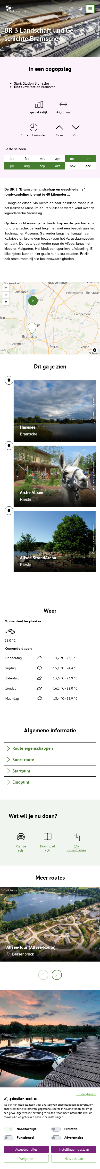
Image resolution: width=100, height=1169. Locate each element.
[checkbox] (8, 1129)
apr (57, 158)
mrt (42, 158)
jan (12, 158)
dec (88, 166)
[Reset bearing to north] (5, 301)
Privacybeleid (86, 1094)
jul (12, 166)
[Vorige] (43, 975)
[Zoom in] (5, 287)
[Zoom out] (5, 294)
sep (42, 166)
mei (72, 158)
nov (72, 166)
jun (88, 158)
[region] (50, 318)
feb (27, 158)
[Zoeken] (62, 8)
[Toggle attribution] (95, 350)
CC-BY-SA (93, 415)
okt (57, 166)
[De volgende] (57, 975)
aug (27, 166)
